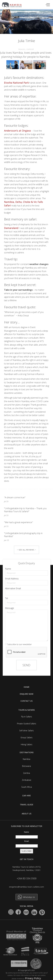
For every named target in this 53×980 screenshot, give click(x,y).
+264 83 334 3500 (26, 878)
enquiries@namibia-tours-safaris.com (26, 886)
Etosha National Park (16, 82)
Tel (6, 598)
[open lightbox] (13, 65)
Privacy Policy (33, 978)
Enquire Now (26, 694)
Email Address (12, 578)
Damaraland (11, 228)
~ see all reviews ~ (26, 550)
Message (9, 608)
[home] (13, 4)
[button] (47, 4)
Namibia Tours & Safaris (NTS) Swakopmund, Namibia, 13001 (26, 868)
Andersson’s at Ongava (17, 130)
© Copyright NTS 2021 (26, 970)
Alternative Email (13, 588)
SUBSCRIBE (26, 851)
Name (8, 568)
